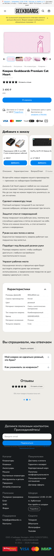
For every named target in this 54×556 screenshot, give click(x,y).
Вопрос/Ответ (37, 171)
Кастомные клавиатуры (14, 475)
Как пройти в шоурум (38, 504)
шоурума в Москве (39, 114)
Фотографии (34, 527)
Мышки (6, 472)
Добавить (15, 163)
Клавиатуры (8, 460)
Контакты (7, 523)
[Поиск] (43, 11)
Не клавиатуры (30, 66)
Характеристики (21, 171)
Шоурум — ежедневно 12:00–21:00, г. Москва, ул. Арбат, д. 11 (24, 1)
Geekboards (7, 66)
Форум (6, 508)
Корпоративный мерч (38, 468)
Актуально (18, 66)
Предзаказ (8, 483)
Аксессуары (8, 468)
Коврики (41, 66)
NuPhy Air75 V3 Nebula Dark (42, 151)
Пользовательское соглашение (37, 479)
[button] (4, 59)
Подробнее (18, 112)
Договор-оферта (36, 484)
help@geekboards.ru (12, 520)
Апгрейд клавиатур (12, 486)
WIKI (5, 504)
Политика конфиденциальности (38, 473)
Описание (7, 171)
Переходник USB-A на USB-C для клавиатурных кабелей (15, 152)
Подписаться (27, 443)
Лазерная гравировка (13, 497)
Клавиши (7, 464)
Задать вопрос (27, 348)
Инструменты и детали (13, 479)
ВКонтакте (33, 523)
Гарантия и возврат (37, 464)
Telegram (32, 520)
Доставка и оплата (37, 460)
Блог (5, 500)
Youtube (32, 531)
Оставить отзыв (36, 386)
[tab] (27, 289)
